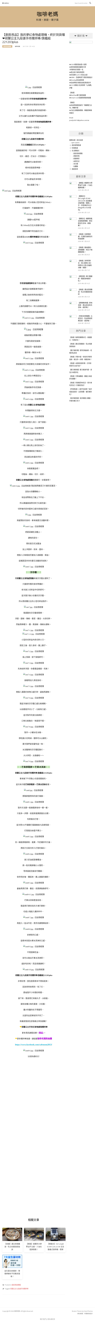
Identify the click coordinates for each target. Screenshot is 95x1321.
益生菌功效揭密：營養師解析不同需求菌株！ (12, 1274)
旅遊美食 (75, 169)
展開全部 (72, 140)
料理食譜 (75, 148)
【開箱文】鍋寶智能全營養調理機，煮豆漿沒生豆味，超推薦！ (85, 221)
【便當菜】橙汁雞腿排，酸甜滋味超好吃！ (85, 278)
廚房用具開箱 (7, 46)
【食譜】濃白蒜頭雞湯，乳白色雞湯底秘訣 (12, 1247)
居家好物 (76, 156)
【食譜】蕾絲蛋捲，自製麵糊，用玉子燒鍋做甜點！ (85, 249)
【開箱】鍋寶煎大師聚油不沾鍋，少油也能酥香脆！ (34, 1247)
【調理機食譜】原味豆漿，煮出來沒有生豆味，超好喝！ (85, 305)
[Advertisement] (33, 68)
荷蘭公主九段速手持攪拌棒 (19, 1289)
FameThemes (88, 1311)
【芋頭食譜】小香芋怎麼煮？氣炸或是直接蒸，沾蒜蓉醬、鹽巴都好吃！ (80, 391)
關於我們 (43, 1319)
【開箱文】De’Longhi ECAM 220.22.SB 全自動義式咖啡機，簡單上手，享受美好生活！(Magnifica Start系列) (85, 203)
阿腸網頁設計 (88, 1314)
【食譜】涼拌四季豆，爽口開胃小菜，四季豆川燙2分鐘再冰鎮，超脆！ (85, 264)
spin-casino (75, 143)
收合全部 (80, 140)
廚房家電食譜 (76, 145)
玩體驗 (75, 166)
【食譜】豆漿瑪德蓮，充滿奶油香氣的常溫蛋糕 (85, 236)
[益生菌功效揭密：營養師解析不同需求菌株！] (12, 1261)
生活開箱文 (75, 151)
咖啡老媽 (47, 14)
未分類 (75, 164)
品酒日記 (76, 161)
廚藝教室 (76, 158)
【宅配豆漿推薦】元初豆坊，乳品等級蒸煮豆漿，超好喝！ (85, 318)
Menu (6, 3)
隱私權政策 (51, 1319)
